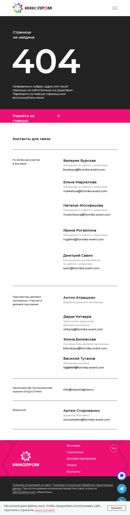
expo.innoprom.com (24, 492)
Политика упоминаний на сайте (31, 484)
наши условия (44, 510)
